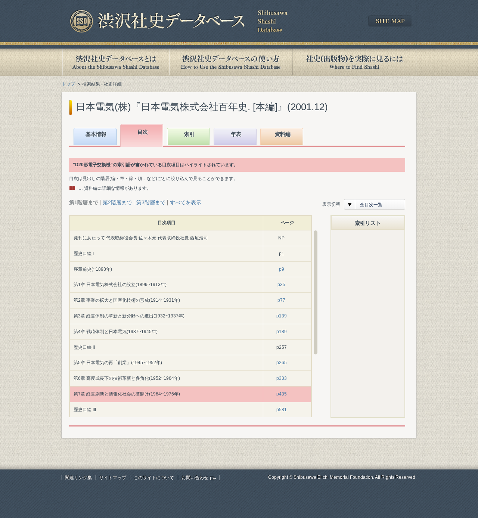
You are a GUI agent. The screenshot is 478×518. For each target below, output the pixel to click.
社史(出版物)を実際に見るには (354, 62)
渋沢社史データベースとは (115, 62)
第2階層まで (117, 202)
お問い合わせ (194, 477)
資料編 (283, 134)
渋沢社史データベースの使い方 (231, 62)
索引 (189, 134)
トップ (68, 84)
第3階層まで (150, 202)
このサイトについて (154, 477)
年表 (236, 134)
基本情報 (96, 134)
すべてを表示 (185, 202)
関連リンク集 (78, 477)
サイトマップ (112, 477)
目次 (142, 132)
